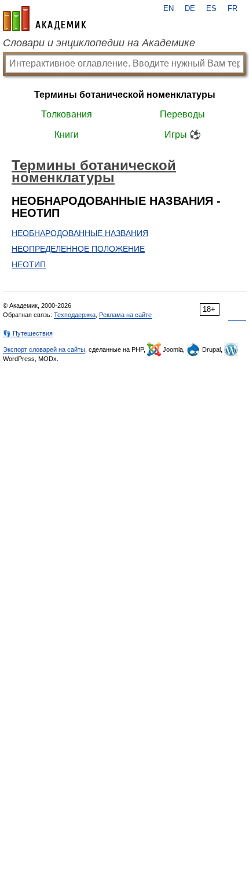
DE (190, 9)
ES (211, 9)
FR (232, 9)
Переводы (182, 114)
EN (168, 9)
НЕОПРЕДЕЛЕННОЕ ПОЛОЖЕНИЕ (78, 248)
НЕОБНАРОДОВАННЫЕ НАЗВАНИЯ (80, 233)
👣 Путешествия (28, 333)
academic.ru (44, 18)
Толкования (66, 114)
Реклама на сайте (125, 314)
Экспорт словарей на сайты (44, 349)
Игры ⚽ (182, 134)
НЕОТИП (29, 264)
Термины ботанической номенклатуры (124, 95)
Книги (66, 134)
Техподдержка (75, 314)
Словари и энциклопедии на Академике (99, 43)
